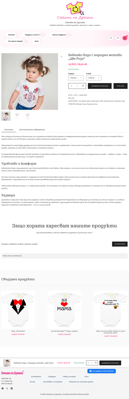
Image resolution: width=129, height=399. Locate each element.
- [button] (71, 86)
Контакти (36, 376)
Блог (37, 41)
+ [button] (83, 86)
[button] (61, 56)
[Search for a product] (111, 38)
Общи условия (69, 376)
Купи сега (120, 86)
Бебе (88, 101)
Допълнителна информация (32, 130)
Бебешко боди (81, 104)
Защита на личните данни (81, 382)
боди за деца (24, 145)
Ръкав (88, 74)
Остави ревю (120, 244)
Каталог (11, 35)
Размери (52, 376)
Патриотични (92, 104)
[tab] (8, 129)
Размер (71, 74)
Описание (8, 130)
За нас (32, 382)
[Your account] (118, 38)
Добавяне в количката (99, 86)
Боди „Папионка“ (18, 331)
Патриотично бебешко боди (114, 101)
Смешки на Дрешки (75, 22)
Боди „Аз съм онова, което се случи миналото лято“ (110, 332)
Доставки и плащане (52, 382)
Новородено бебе (97, 101)
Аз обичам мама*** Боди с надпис (64, 331)
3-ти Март (82, 101)
